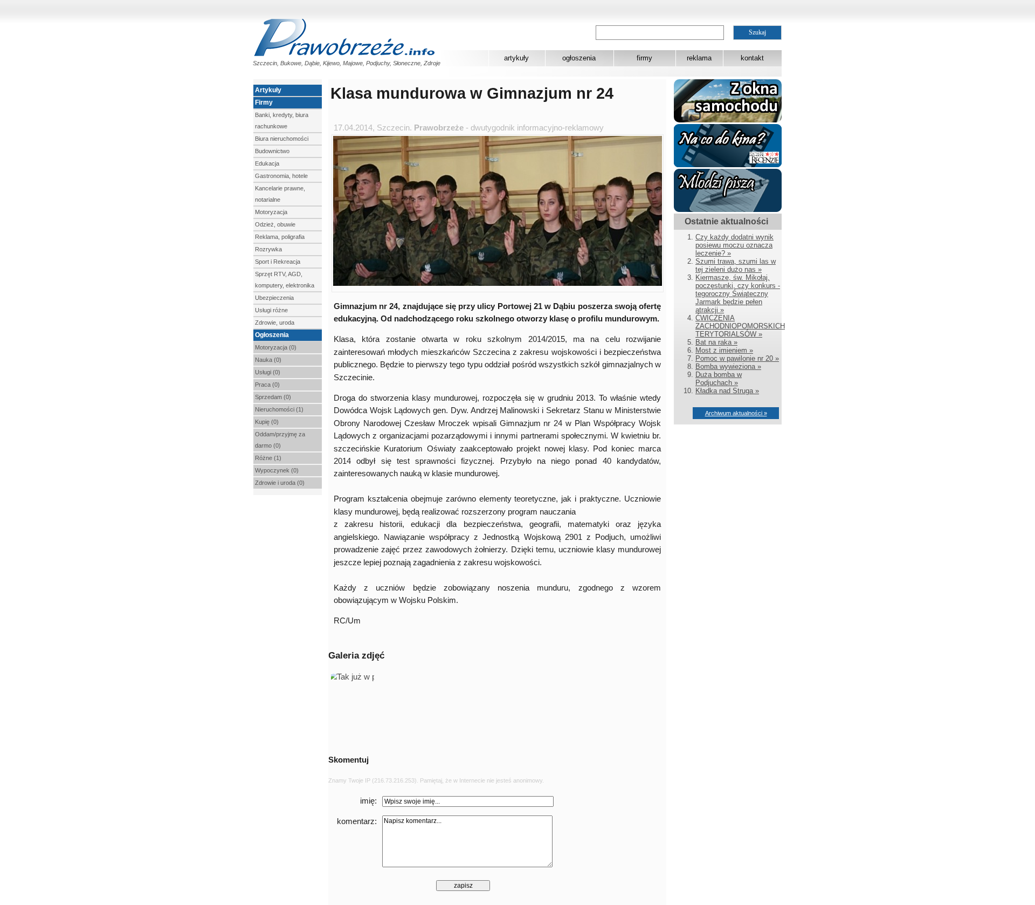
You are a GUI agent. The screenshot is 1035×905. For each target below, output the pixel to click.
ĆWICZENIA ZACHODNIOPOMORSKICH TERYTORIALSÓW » (740, 326)
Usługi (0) (267, 372)
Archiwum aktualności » (736, 413)
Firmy (264, 102)
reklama (699, 58)
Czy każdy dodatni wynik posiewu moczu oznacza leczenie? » (734, 245)
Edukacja (267, 163)
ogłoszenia (579, 58)
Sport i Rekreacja (277, 261)
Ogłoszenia (272, 335)
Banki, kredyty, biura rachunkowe (281, 120)
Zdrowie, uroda (274, 322)
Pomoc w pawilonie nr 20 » (737, 358)
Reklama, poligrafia (280, 237)
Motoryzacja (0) (275, 347)
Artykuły (268, 90)
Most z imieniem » (724, 350)
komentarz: (357, 821)
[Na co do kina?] (728, 165)
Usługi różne (271, 310)
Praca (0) (267, 384)
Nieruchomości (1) (279, 409)
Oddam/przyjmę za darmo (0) (280, 440)
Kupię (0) (267, 422)
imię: (368, 801)
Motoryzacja (271, 212)
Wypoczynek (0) (277, 470)
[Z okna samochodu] (728, 120)
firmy (644, 58)
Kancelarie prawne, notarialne (280, 194)
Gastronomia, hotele (281, 176)
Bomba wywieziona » (728, 366)
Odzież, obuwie (275, 224)
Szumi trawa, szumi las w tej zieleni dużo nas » (735, 265)
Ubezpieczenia (274, 297)
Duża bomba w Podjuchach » (718, 379)
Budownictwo (272, 151)
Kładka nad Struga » (727, 391)
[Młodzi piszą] (728, 209)
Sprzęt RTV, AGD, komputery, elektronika (284, 280)
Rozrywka (268, 249)
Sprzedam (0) (273, 397)
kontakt (752, 58)
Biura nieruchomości (281, 138)
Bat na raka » (716, 342)
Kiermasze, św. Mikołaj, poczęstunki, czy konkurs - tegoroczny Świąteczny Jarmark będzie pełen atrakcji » (737, 293)
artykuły (516, 58)
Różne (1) (268, 458)
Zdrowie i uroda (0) (280, 482)
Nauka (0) (268, 359)
